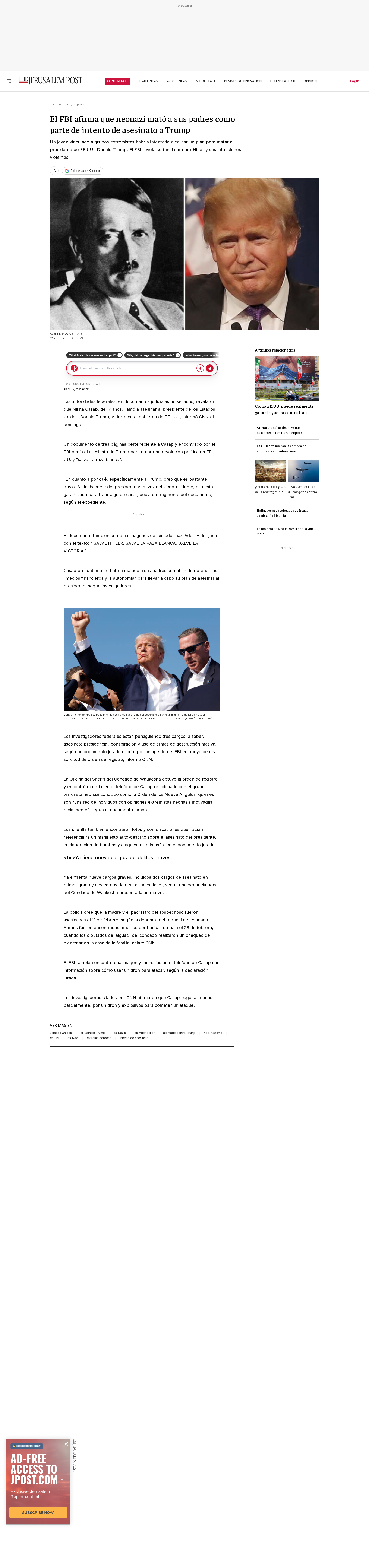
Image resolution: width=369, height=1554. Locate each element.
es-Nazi (72, 1038)
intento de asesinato (134, 1038)
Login (354, 81)
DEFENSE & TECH (282, 81)
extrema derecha (99, 1038)
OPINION (310, 81)
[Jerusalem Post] (47, 81)
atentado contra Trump (179, 1033)
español (79, 104)
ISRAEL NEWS (148, 81)
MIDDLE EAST (205, 81)
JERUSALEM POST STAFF (85, 383)
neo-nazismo (213, 1033)
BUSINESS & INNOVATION (243, 81)
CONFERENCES (118, 81)
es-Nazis (119, 1033)
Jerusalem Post (60, 104)
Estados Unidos (61, 1033)
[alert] (38, 1505)
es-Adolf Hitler (144, 1033)
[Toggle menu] (9, 81)
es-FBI (54, 1038)
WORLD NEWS (177, 81)
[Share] (54, 170)
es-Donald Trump (92, 1033)
